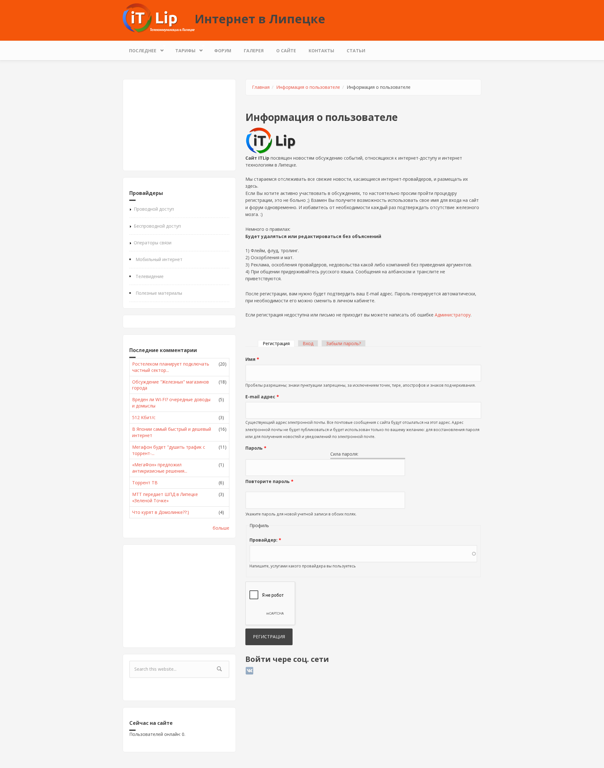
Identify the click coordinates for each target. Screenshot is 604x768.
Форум (222, 51)
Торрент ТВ (145, 483)
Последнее (139, 49)
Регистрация (278, 343)
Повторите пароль (269, 481)
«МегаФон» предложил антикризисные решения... (159, 468)
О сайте (286, 51)
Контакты (321, 51)
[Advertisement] (179, 125)
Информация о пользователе (308, 87)
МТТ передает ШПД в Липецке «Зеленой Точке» (165, 497)
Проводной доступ (154, 209)
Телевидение (150, 276)
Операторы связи (152, 243)
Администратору (453, 315)
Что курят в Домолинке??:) (160, 512)
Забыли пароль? (343, 343)
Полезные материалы (159, 293)
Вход (308, 343)
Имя (252, 359)
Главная (261, 87)
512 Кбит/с (143, 417)
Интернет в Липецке (260, 19)
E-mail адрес (262, 397)
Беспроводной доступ (157, 226)
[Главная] (159, 17)
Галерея (254, 51)
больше (221, 528)
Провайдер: (265, 540)
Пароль (255, 448)
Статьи (356, 51)
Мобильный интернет (159, 259)
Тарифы (182, 49)
